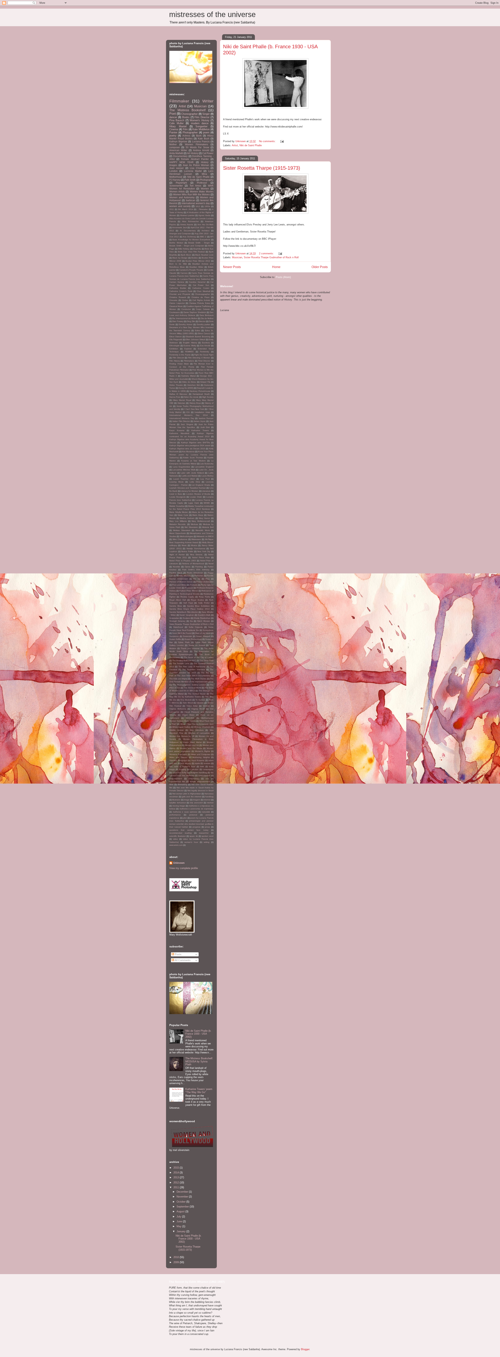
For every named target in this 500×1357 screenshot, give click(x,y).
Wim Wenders (197, 730)
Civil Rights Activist (201, 300)
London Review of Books (198, 494)
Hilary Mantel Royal (182, 400)
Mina (204, 174)
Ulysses (200, 703)
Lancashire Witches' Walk (183, 470)
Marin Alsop (197, 515)
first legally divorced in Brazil (200, 790)
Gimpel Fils (205, 382)
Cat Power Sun (201, 285)
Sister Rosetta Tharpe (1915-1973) (261, 168)
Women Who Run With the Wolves (191, 194)
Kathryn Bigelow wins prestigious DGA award (189, 445)
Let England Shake (201, 485)
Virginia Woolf (198, 709)
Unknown (179, 862)
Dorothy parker (203, 324)
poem (206, 132)
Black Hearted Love (204, 255)
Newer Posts (232, 267)
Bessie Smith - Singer (199, 243)
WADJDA (190, 718)
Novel (210, 563)
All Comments (182, 960)
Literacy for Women (189, 491)
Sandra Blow (175, 606)
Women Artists (177, 191)
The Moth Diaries (198, 679)
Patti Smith (190, 179)
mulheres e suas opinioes (185, 812)
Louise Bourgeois (177, 497)
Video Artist (192, 706)
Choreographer (189, 113)
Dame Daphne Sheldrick (195, 312)
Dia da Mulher (207, 318)
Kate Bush (203, 138)
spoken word (207, 836)
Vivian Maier (188, 715)
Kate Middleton (201, 129)
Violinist (206, 706)
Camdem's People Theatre (191, 270)
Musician (237, 257)
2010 (176, 1257)
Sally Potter (204, 603)
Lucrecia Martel (193, 171)
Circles (185, 300)
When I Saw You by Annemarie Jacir (196, 724)
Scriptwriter (174, 618)
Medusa (194, 524)
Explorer (188, 349)
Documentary (180, 156)
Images (173, 165)
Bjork (199, 135)
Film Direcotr (178, 358)
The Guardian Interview (193, 669)
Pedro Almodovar (195, 573)
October (181, 1201)
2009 (176, 1262)
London (173, 171)
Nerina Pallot (187, 551)
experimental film (177, 781)
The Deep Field (206, 660)
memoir (210, 803)
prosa (207, 827)
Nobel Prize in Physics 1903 (182, 561)
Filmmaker (179, 101)
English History (190, 343)
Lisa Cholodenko (199, 168)
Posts (177, 954)
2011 (171, 209)
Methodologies (186, 536)
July (179, 1216)
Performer (198, 576)
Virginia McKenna (177, 709)
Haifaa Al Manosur (178, 394)
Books (185, 117)
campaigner (208, 769)
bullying (182, 769)
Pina (207, 579)
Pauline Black (175, 573)
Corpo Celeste (203, 309)
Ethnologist (174, 345)
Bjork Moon (186, 255)
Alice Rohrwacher (190, 221)
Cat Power (207, 153)
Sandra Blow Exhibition (198, 606)
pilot (185, 818)
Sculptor (186, 618)
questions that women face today (188, 830)
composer (174, 147)
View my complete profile (183, 868)
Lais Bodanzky (206, 464)
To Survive (200, 700)
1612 (198, 206)
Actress (186, 135)
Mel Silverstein (191, 527)
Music (184, 545)
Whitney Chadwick (202, 727)
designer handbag (198, 772)
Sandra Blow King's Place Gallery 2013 (189, 609)
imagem (196, 800)
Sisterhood (178, 627)
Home (276, 267)
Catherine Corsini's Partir (180, 291)
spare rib (194, 836)
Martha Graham (187, 518)
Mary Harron (204, 518)
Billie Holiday (184, 249)
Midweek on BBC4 (205, 536)
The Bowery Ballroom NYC (184, 660)
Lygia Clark (193, 503)
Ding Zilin (191, 321)
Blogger (305, 1349)
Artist (235, 145)
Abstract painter (187, 215)
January (181, 1231)
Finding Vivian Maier (179, 364)
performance (175, 815)
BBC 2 (203, 237)
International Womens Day (181, 418)
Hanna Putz (174, 397)
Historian (181, 403)
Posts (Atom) (283, 277)
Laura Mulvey (207, 476)
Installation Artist (202, 412)
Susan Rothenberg (193, 639)
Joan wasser (176, 168)
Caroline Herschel (197, 282)
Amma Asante (186, 224)
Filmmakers (189, 361)
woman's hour (191, 842)
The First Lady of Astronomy (192, 666)
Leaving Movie (176, 482)
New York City (203, 551)
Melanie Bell (207, 527)
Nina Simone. (196, 554)
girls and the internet (191, 797)
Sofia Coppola (196, 627)
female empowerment (200, 781)
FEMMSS (189, 352)
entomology (194, 779)
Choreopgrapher (202, 294)
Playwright (181, 182)
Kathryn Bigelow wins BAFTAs (195, 442)
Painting (199, 567)
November (183, 1196)
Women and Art (192, 745)
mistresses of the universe (212, 14)
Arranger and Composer (180, 233)
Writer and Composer (200, 754)
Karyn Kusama (176, 430)
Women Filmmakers (196, 144)
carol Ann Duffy (179, 772)
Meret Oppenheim (177, 533)
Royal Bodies (197, 600)
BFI (211, 237)
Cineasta (173, 300)
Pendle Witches (184, 576)
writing (206, 842)
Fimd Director (204, 361)
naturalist (206, 812)
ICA (188, 412)
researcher (204, 833)
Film (185, 129)
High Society (207, 397)
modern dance (199, 123)
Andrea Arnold (201, 150)
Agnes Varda (204, 215)
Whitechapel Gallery (181, 727)
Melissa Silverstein (181, 530)
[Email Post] (282, 141)
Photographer (190, 132)
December (183, 1191)
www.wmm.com (176, 845)
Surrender (187, 636)
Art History (192, 153)
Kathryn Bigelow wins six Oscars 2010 (187, 449)
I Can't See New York (194, 409)
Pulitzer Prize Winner (188, 591)
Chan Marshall (203, 291)
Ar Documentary (188, 231)
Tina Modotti (186, 700)
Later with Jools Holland (192, 473)
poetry (172, 135)
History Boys (195, 403)
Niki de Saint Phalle (250, 145)
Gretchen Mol (193, 385)
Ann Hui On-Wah (205, 224)
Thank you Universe (190, 648)
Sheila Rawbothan (202, 618)
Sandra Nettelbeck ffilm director (183, 612)
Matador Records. (177, 524)
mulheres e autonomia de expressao (196, 809)
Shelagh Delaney (177, 621)
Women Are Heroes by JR (181, 736)
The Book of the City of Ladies (199, 657)
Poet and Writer (179, 585)
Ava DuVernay (189, 237)
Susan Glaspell (203, 636)
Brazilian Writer (196, 267)
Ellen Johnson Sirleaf (195, 339)
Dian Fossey (177, 321)
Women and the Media (191, 748)
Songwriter (201, 126)
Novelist (176, 567)
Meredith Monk (203, 530)
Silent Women (203, 621)
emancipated (204, 775)
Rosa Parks (204, 597)
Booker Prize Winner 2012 (198, 261)
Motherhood (175, 177)
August (181, 1211)
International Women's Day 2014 (188, 415)
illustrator (176, 800)
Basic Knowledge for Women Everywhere (191, 240)
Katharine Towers (200, 430)
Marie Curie (183, 515)
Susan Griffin (175, 639)
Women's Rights (202, 751)
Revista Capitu (187, 597)
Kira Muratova (188, 451)
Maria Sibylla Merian (178, 512)
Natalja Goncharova (196, 548)
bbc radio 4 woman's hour (182, 766)
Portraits (193, 585)
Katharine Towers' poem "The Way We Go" (198, 1091)
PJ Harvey (174, 179)
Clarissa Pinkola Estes (199, 303)
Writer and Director (178, 757)
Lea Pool (205, 479)
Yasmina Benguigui (178, 760)
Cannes (184, 273)
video (175, 839)
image (186, 800)
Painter (173, 132)
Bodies (194, 258)
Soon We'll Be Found (182, 633)
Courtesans (174, 312)
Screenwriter (176, 185)
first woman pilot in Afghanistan (186, 794)
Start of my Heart (203, 633)
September (183, 1206)
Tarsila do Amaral (196, 645)
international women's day (196, 203)
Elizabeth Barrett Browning (198, 336)
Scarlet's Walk (204, 615)
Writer (207, 101)
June (180, 1221)
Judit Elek (205, 427)
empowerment (175, 779)
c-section (194, 769)
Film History (174, 361)
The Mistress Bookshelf (187, 110)
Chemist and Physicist (179, 294)
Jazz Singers (187, 424)
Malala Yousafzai (177, 506)
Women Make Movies (201, 191)
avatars (207, 763)
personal (193, 815)
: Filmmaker (202, 209)
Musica (194, 545)
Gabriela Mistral (188, 376)
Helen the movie (191, 397)
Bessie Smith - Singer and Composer (186, 246)
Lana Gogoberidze (181, 467)
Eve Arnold (205, 345)
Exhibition (173, 349)
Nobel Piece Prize (201, 557)
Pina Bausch (176, 120)
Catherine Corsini (200, 288)
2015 (176, 1167)
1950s (207, 206)
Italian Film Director (181, 421)
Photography (206, 179)
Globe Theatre (176, 385)
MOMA (207, 503)
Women (205, 188)
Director (202, 321)
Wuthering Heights (201, 757)
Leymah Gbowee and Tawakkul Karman (187, 488)
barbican (190, 200)
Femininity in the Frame (180, 355)
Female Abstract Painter (195, 159)
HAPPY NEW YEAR (181, 162)
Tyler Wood (188, 703)
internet (207, 800)
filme (171, 784)
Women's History (199, 120)
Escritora (206, 343)
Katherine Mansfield (179, 433)
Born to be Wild (178, 264)
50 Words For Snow (197, 147)
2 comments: (267, 253)
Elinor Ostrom (175, 336)
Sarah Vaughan (186, 615)
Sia (191, 621)
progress (196, 827)
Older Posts (320, 267)
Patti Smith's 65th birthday (195, 570)
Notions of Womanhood (193, 563)
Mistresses (196, 539)
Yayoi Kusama (197, 760)
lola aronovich (196, 803)
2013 (176, 1177)
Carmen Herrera (176, 282)
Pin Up (196, 579)
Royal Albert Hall (177, 600)
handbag (209, 797)
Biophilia (197, 249)
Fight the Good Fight (203, 355)
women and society (180, 206)
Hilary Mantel (178, 126)
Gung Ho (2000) (186, 388)
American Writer (178, 150)
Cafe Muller (176, 123)
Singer (206, 113)
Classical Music (176, 306)
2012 (176, 1182)
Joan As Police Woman (196, 165)
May (179, 1226)
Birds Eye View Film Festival (191, 252)
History (204, 162)
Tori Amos (195, 185)
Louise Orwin (196, 497)
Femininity (204, 352)
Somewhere (208, 630)
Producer (189, 588)
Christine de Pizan (200, 297)
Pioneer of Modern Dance (181, 582)
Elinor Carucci (204, 333)
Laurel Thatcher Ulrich (184, 479)
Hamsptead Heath (201, 394)
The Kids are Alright (178, 679)
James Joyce (199, 421)
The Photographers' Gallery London (189, 685)
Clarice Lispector (177, 303)
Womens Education (178, 754)
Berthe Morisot (176, 243)
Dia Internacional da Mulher (184, 318)
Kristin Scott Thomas (193, 458)
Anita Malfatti (176, 153)
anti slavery (186, 763)
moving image (178, 806)
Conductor (186, 309)
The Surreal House (197, 694)
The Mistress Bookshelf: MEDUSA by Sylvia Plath (199, 1061)
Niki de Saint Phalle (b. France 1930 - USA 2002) (198, 1033)
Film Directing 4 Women (199, 358)
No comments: (267, 141)
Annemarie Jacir (179, 227)
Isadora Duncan (206, 418)
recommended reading (180, 833)
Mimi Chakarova (180, 539)
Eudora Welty (190, 345)
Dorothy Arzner (185, 324)
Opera (187, 567)
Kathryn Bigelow (178, 141)
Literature (206, 491)
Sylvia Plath (184, 642)
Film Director (202, 117)
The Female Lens (181, 663)
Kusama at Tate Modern (193, 461)
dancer (173, 117)
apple (197, 763)
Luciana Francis (201, 141)
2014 (176, 1172)
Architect (205, 231)
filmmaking (182, 784)
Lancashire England (204, 467)
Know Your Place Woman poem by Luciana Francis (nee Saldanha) (191, 454)
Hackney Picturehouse (200, 391)
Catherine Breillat (177, 288)
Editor (197, 330)
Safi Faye (188, 603)
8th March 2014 (185, 209)
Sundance (174, 636)
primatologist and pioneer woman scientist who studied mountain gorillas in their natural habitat (191, 824)
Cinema (173, 129)
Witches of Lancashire (199, 733)
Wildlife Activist (176, 730)
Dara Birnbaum (206, 315)
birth (202, 766)
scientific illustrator (177, 836)
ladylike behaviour (177, 803)
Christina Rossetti (177, 297)
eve (207, 779)
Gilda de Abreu (189, 382)
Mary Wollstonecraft (201, 521)
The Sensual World (192, 688)
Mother (173, 144)
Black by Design (180, 258)
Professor (202, 182)
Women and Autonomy (182, 197)
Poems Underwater (204, 582)
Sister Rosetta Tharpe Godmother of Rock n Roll (271, 257)
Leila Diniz (195, 482)
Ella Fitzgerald (175, 339)
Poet (172, 113)
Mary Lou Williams (178, 521)
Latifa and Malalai (190, 476)
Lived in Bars (175, 494)
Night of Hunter (177, 554)
